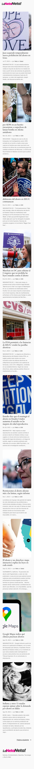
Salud (21, 61)
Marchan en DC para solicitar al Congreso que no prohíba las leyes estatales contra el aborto (16, 273)
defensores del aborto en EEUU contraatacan (16, 200)
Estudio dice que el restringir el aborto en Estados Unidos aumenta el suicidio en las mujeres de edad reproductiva (16, 420)
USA (22, 135)
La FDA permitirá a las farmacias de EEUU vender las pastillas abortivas (17, 345)
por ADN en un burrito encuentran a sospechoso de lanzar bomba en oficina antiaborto (14, 129)
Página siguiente (24, 740)
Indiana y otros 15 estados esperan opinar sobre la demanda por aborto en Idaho (17, 706)
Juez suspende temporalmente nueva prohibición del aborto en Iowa (16, 55)
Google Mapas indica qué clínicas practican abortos (14, 635)
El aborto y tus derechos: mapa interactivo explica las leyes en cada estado (16, 563)
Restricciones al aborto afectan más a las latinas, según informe (16, 492)
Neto (16, 61)
